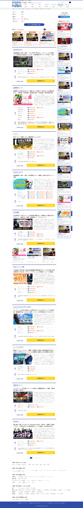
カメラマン (28, 480)
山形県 (60, 6)
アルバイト (22, 499)
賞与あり (27, 488)
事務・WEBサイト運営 (22, 478)
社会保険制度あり (27, 491)
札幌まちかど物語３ (61, 160)
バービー (15, 133)
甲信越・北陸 (67, 4)
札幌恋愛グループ (17, 87)
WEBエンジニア (41, 480)
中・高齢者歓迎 (26, 493)
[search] (62, 2)
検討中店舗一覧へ (64, 16)
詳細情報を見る (40, 80)
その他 (23, 471)
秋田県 (46, 6)
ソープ (13, 470)
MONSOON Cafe (17, 49)
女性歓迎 (47, 493)
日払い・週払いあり (21, 488)
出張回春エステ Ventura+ (62, 233)
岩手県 (39, 6)
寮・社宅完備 (20, 491)
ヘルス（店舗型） (19, 470)
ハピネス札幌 (60, 31)
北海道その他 (24, 464)
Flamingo (15, 421)
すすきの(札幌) (18, 464)
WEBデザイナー (34, 480)
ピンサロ (41, 470)
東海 (39, 4)
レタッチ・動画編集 (21, 480)
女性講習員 (24, 482)
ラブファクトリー (61, 75)
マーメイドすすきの (18, 347)
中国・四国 (46, 4)
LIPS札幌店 (16, 212)
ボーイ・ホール (50, 476)
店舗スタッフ (27, 476)
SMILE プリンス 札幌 (18, 266)
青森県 (32, 6)
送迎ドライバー (43, 476)
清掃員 (19, 482)
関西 (32, 4)
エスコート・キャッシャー (35, 476)
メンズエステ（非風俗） (16, 471)
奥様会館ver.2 (45, 42)
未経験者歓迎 (20, 493)
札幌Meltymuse (16, 42)
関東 (26, 4)
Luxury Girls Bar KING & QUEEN (22, 307)
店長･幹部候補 (20, 476)
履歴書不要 (33, 493)
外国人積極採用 (52, 493)
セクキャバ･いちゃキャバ (62, 470)
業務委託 (27, 499)
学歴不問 (37, 493)
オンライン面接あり (60, 493)
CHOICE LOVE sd (18, 172)
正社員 (13, 499)
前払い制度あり (33, 488)
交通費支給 (33, 491)
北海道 (25, 6)
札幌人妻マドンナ (17, 385)
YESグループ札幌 (31, 42)
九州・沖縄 (53, 4)
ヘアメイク (47, 480)
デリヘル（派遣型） (34, 470)
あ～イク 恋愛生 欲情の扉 (62, 46)
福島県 (67, 6)
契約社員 (17, 499)
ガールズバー (54, 470)
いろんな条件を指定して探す (35, 24)
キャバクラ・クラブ (47, 470)
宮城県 (53, 6)
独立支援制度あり (40, 491)
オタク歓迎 (42, 493)
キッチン (28, 482)
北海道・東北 (60, 4)
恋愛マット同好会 (61, 145)
